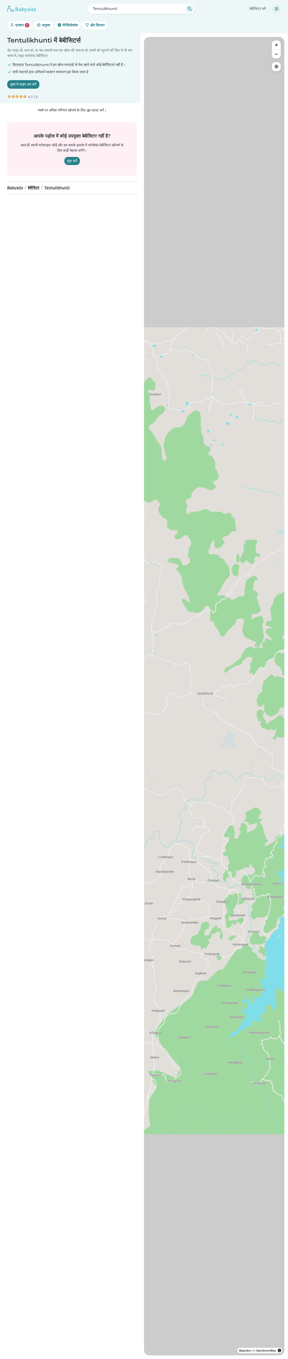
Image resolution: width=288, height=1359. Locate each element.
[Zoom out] (276, 54)
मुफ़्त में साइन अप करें (23, 84)
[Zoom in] (276, 45)
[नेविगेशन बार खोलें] (276, 9)
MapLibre (245, 1350)
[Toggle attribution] (279, 1350)
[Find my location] (276, 66)
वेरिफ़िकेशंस (70, 25)
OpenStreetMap (266, 1350)
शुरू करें (72, 161)
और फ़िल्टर (97, 25)
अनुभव (45, 25)
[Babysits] (21, 9)
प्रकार (21, 25)
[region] (214, 696)
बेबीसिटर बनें (258, 9)
